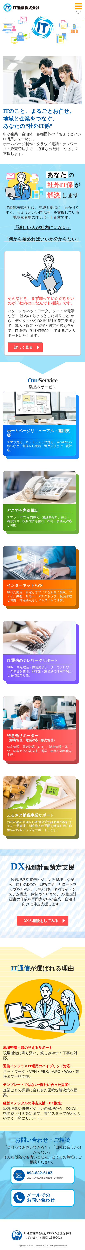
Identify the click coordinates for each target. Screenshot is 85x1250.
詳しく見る (23, 347)
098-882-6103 (45, 1174)
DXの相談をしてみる (41, 920)
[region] (42, 34)
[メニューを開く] (78, 6)
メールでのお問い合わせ (41, 1197)
